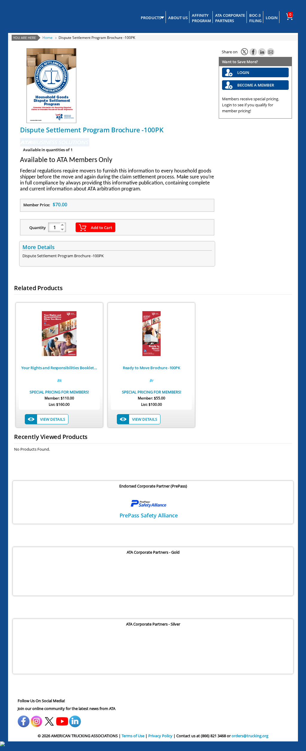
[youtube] (62, 719)
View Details (52, 419)
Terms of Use (133, 735)
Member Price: (45, 204)
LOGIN (272, 17)
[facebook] (24, 719)
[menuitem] (291, 15)
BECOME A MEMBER (255, 85)
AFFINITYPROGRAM (201, 18)
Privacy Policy (160, 735)
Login (243, 72)
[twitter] (49, 719)
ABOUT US (178, 17)
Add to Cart (101, 227)
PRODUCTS (151, 17)
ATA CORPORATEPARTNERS (230, 18)
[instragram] (36, 719)
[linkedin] (75, 719)
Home (47, 37)
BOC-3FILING (255, 18)
